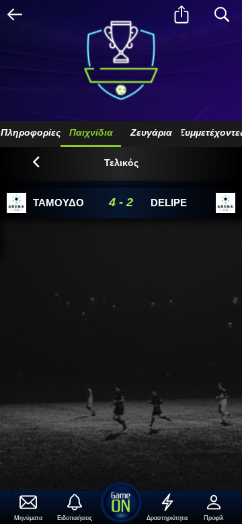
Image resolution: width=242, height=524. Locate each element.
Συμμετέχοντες (212, 132)
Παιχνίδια (91, 132)
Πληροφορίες (31, 132)
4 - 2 (121, 202)
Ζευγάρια (151, 132)
